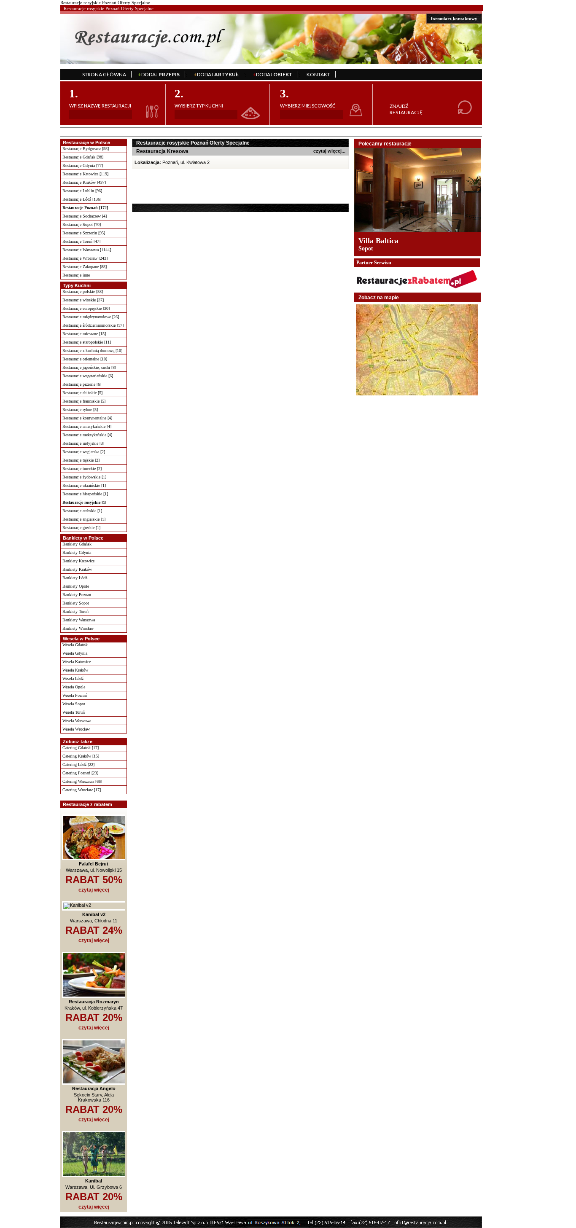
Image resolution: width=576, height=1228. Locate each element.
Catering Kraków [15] (80, 756)
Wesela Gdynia (74, 653)
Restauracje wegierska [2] (83, 451)
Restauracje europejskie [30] (86, 308)
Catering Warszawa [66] (82, 781)
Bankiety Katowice (78, 561)
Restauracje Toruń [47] (81, 241)
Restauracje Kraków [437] (84, 182)
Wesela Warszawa (76, 720)
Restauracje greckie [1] (81, 527)
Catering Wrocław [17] (81, 789)
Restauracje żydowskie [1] (84, 477)
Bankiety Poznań (76, 594)
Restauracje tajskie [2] (81, 460)
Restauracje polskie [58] (82, 291)
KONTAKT (318, 74)
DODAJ (159, 74)
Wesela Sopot (73, 703)
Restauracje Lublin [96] (82, 190)
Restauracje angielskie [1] (83, 519)
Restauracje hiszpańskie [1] (85, 494)
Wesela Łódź (72, 678)
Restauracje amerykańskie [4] (86, 426)
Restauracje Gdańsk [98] (82, 157)
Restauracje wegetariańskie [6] (87, 376)
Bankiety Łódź (74, 577)
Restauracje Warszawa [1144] (86, 249)
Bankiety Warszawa (78, 620)
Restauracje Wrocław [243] (85, 258)
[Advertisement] (185, 186)
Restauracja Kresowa (162, 151)
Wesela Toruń (73, 712)
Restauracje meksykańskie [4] (87, 435)
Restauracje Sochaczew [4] (84, 216)
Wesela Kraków (75, 670)
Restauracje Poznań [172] (85, 207)
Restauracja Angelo (94, 1088)
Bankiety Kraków (77, 569)
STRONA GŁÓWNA (104, 74)
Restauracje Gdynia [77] (82, 165)
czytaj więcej (93, 890)
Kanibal (93, 1180)
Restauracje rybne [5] (80, 409)
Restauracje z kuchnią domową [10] (92, 350)
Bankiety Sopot (75, 603)
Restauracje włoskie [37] (83, 300)
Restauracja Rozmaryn (94, 1001)
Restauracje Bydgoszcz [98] (85, 148)
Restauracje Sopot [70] (81, 224)
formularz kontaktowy (454, 18)
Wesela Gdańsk (75, 644)
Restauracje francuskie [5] (83, 401)
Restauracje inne (76, 275)
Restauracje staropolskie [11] (86, 342)
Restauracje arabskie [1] (82, 510)
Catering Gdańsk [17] (80, 747)
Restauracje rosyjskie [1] (84, 502)
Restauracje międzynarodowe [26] (90, 316)
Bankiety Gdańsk (77, 544)
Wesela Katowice (76, 661)
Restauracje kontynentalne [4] (87, 418)
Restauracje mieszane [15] (84, 333)
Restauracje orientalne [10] (84, 359)
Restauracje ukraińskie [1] (84, 485)
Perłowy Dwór (381, 240)
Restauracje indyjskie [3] (83, 443)
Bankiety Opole (75, 586)
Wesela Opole (73, 687)
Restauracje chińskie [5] (82, 392)
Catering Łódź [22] (78, 764)
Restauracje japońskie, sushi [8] (89, 367)
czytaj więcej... (329, 150)
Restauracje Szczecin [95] (83, 233)
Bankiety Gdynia (76, 552)
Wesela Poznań (74, 695)
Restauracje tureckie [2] (82, 468)
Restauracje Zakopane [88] (84, 266)
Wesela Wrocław (76, 729)
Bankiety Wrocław (78, 628)
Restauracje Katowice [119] (85, 174)
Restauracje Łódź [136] (81, 199)
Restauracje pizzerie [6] (81, 384)
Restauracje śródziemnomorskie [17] (93, 325)
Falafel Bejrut (93, 863)
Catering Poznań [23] (80, 773)
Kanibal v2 (93, 914)
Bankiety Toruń (75, 611)
